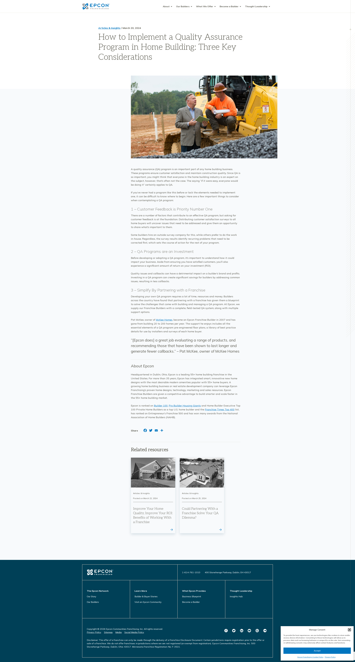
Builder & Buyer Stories (146, 596)
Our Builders (93, 602)
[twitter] (233, 630)
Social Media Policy (134, 632)
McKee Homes (164, 319)
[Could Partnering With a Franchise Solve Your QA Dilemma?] (202, 495)
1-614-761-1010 (191, 572)
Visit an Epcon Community (148, 602)
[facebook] (226, 630)
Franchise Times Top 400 (219, 409)
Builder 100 (161, 405)
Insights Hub (236, 596)
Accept (317, 650)
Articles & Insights (109, 28)
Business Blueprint (191, 596)
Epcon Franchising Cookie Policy (310, 657)
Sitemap (108, 632)
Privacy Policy (330, 657)
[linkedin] (241, 630)
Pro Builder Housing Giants (185, 405)
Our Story (91, 596)
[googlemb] (257, 630)
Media (118, 632)
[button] (349, 629)
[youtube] (249, 630)
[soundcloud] (265, 630)
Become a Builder (191, 602)
